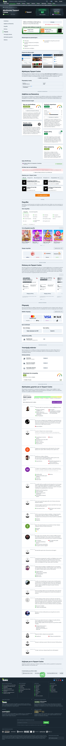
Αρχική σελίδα (6, 3)
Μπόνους (23, 3)
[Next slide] (61, 27)
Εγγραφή (46, 722)
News (54, 3)
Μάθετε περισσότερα (48, 5)
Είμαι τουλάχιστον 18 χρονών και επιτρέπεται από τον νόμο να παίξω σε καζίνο (32, 725)
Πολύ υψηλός (42, 14)
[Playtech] (27, 257)
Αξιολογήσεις (44, 3)
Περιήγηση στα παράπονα (53, 117)
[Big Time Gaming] (32, 253)
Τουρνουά (49, 3)
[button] (6, 14)
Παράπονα (33, 3)
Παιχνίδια (18, 3)
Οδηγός (28, 3)
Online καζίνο (13, 3)
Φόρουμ (38, 3)
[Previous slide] (59, 27)
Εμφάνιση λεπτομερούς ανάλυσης (32, 110)
